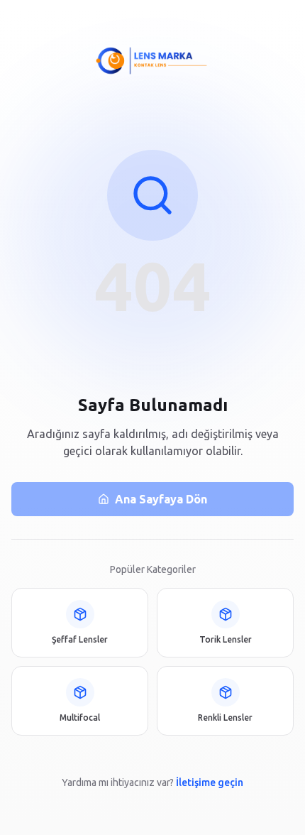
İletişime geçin (209, 782)
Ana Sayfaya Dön (161, 499)
